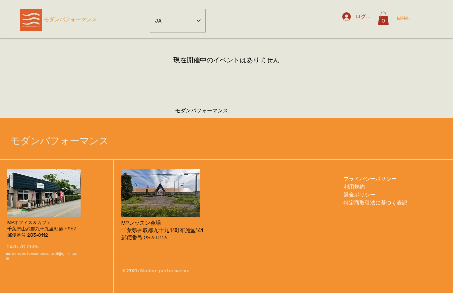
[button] (383, 18)
